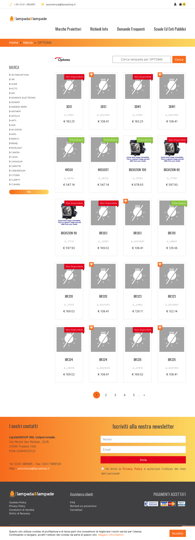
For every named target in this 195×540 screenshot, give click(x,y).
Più (29, 191)
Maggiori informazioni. (111, 534)
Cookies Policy (17, 502)
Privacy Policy (132, 468)
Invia (143, 460)
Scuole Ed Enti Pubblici (170, 29)
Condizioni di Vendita (21, 509)
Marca (28, 42)
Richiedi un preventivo (83, 505)
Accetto (177, 533)
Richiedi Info (99, 29)
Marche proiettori (68, 29)
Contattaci (76, 509)
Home (13, 42)
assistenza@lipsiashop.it (61, 4)
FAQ (72, 502)
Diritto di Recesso (19, 513)
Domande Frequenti (131, 29)
